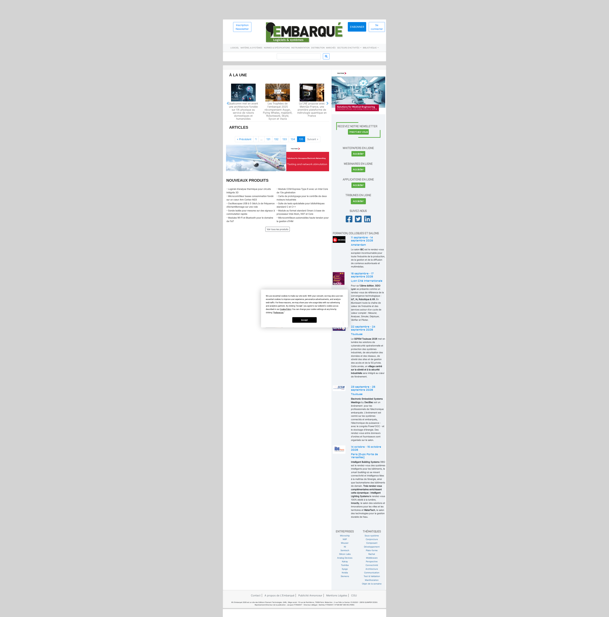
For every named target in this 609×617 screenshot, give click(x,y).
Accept (304, 320)
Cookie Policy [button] (285, 309)
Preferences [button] (279, 313)
